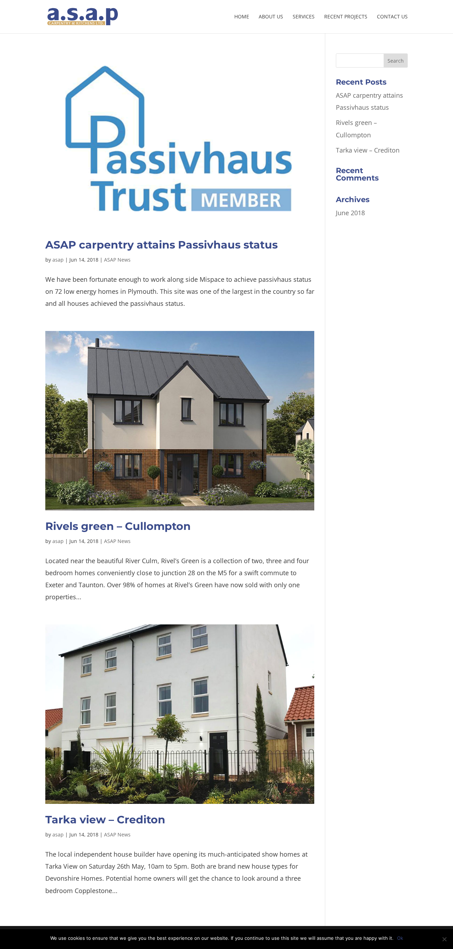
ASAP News (117, 259)
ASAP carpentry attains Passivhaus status (161, 244)
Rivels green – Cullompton (118, 526)
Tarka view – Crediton (105, 819)
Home (241, 17)
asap (58, 259)
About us (271, 17)
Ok (400, 938)
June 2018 (350, 212)
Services (304, 17)
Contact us (392, 17)
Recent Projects (345, 17)
